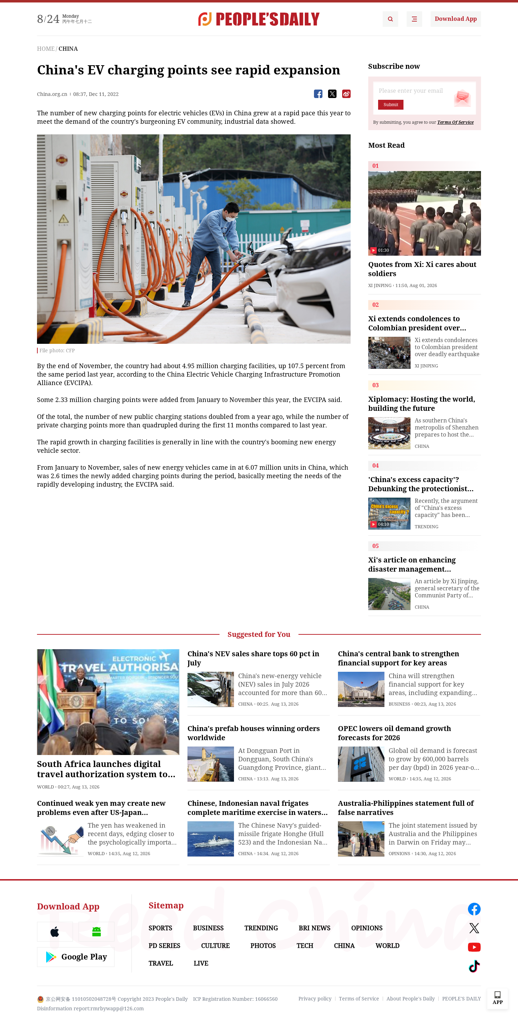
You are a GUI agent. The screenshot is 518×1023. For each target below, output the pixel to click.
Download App (456, 19)
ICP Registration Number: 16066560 (235, 999)
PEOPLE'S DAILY (461, 998)
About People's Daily (411, 998)
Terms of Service (359, 998)
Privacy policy (315, 998)
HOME (46, 48)
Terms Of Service (455, 122)
